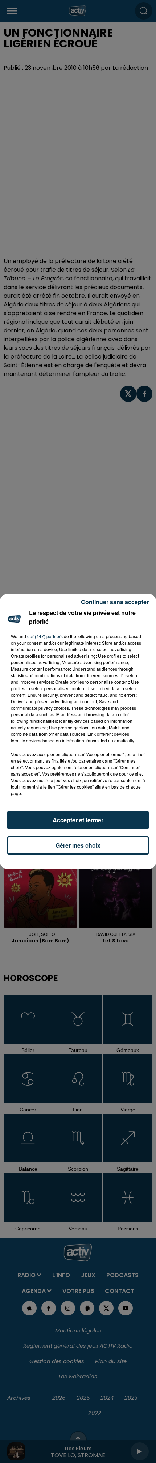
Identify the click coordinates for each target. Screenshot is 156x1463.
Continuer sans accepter (115, 602)
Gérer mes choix (78, 845)
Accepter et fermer (78, 820)
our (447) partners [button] (45, 636)
